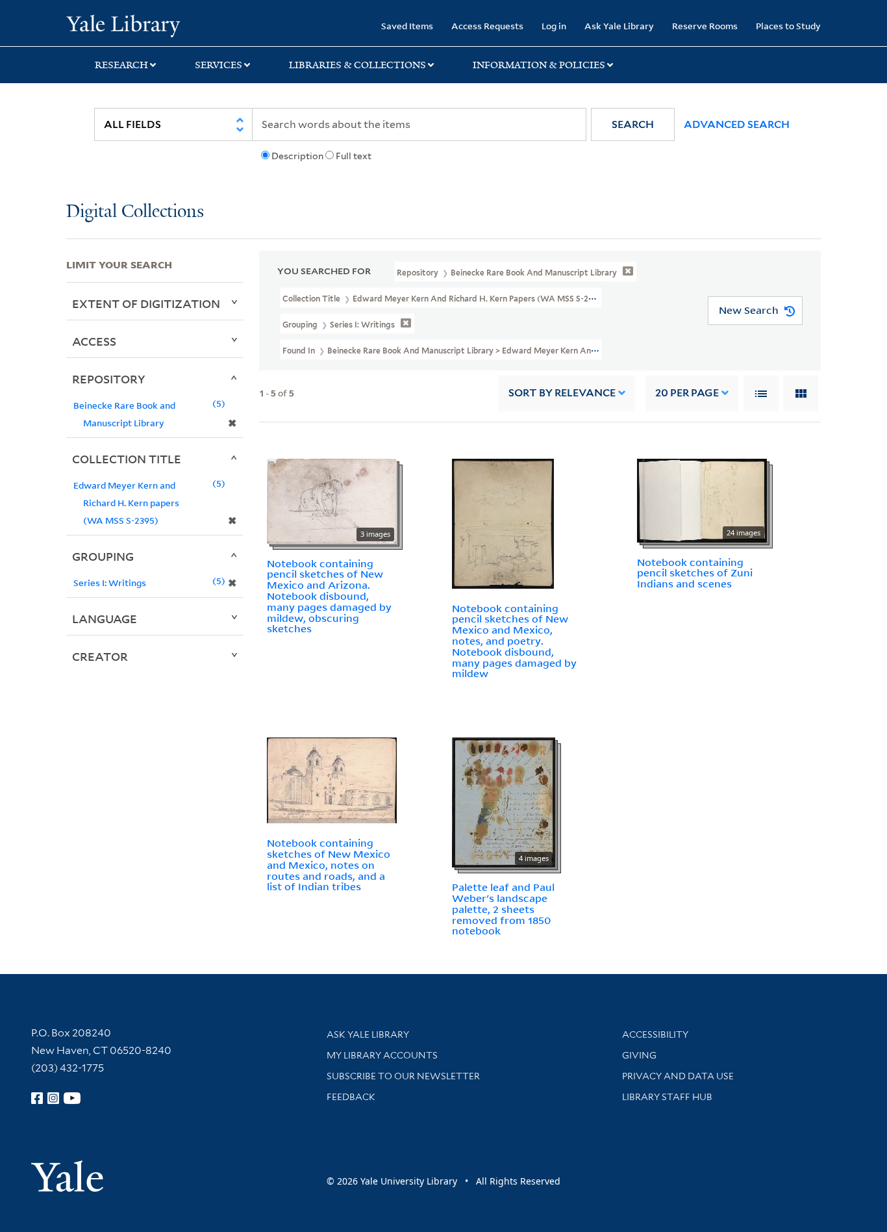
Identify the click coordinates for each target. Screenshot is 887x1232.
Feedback (351, 1097)
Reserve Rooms (705, 25)
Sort (562, 393)
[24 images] (702, 499)
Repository (108, 379)
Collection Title (126, 459)
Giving (639, 1055)
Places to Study (788, 25)
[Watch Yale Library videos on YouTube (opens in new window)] (72, 1098)
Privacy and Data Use (678, 1076)
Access (94, 341)
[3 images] (332, 500)
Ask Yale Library (619, 25)
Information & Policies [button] (539, 64)
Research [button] (121, 64)
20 (687, 393)
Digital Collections (135, 212)
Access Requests (487, 25)
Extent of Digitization (146, 303)
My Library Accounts (382, 1055)
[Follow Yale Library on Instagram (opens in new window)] (53, 1098)
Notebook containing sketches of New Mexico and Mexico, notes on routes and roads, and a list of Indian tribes (328, 864)
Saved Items (407, 25)
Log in (554, 25)
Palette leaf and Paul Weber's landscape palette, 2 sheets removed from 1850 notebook (503, 908)
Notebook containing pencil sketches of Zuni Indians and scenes (695, 573)
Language (104, 618)
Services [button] (218, 64)
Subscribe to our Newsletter (403, 1076)
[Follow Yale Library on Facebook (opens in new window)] (37, 1098)
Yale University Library (122, 24)
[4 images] (503, 801)
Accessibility (655, 1034)
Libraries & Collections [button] (357, 64)
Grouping (103, 556)
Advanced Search (737, 124)
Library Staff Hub (667, 1097)
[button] (633, 124)
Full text (353, 156)
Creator (100, 656)
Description (297, 156)
